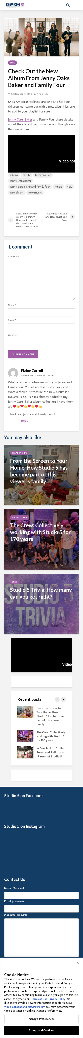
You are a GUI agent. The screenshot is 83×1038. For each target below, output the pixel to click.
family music (43, 175)
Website (12, 335)
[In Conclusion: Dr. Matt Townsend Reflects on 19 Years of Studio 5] (25, 752)
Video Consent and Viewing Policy (24, 1006)
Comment (13, 256)
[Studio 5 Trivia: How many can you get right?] (41, 603)
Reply (24, 421)
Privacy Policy (57, 999)
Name (12, 305)
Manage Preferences (41, 1018)
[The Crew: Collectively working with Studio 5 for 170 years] (41, 539)
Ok (78, 962)
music (58, 186)
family (26, 175)
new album (17, 192)
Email (12, 320)
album (14, 175)
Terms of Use (39, 999)
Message (16, 914)
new (69, 186)
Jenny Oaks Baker (20, 119)
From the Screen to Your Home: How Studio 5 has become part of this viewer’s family (50, 716)
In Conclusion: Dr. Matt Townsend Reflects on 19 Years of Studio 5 (51, 752)
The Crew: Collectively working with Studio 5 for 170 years (50, 736)
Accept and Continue (41, 1030)
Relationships (19, 453)
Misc (12, 62)
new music (35, 192)
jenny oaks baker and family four (30, 186)
